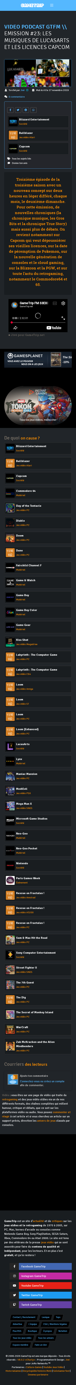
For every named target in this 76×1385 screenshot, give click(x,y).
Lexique (45, 1317)
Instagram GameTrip (33, 1276)
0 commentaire (17, 96)
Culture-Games (34, 1367)
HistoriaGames (13, 1370)
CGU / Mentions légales (55, 1324)
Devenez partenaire (38, 1374)
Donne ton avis (19, 163)
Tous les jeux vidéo (22, 1338)
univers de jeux (46, 1121)
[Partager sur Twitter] (18, 110)
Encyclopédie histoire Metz (37, 1370)
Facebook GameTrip (33, 1266)
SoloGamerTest (61, 1370)
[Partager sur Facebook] (10, 110)
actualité (38, 1221)
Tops (58, 1317)
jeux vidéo (47, 1242)
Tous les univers (46, 1338)
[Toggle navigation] (52, 5)
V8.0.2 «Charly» (26, 1359)
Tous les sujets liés (21, 158)
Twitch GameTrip (31, 1305)
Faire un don (41, 1344)
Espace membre (20, 1344)
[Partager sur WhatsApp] (33, 110)
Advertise (17, 1324)
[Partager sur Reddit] (26, 110)
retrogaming (9, 1099)
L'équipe (33, 1324)
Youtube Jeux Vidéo (53, 1367)
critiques (57, 1221)
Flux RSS (17, 1331)
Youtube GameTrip (32, 1285)
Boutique (32, 1331)
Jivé (23, 90)
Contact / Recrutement (24, 1317)
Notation (63, 1331)
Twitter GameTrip (32, 1295)
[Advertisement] (38, 377)
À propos (47, 1331)
